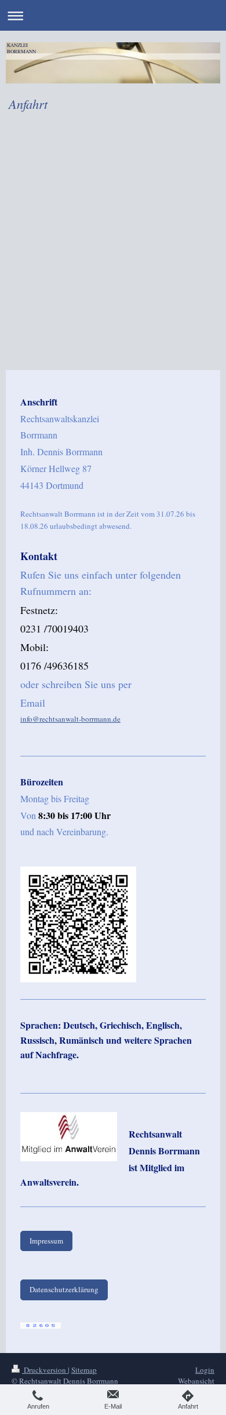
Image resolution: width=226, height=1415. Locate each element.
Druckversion (45, 1370)
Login (204, 1370)
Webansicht (196, 1381)
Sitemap (84, 1370)
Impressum (46, 1240)
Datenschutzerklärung (64, 1289)
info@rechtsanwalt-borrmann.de (70, 719)
